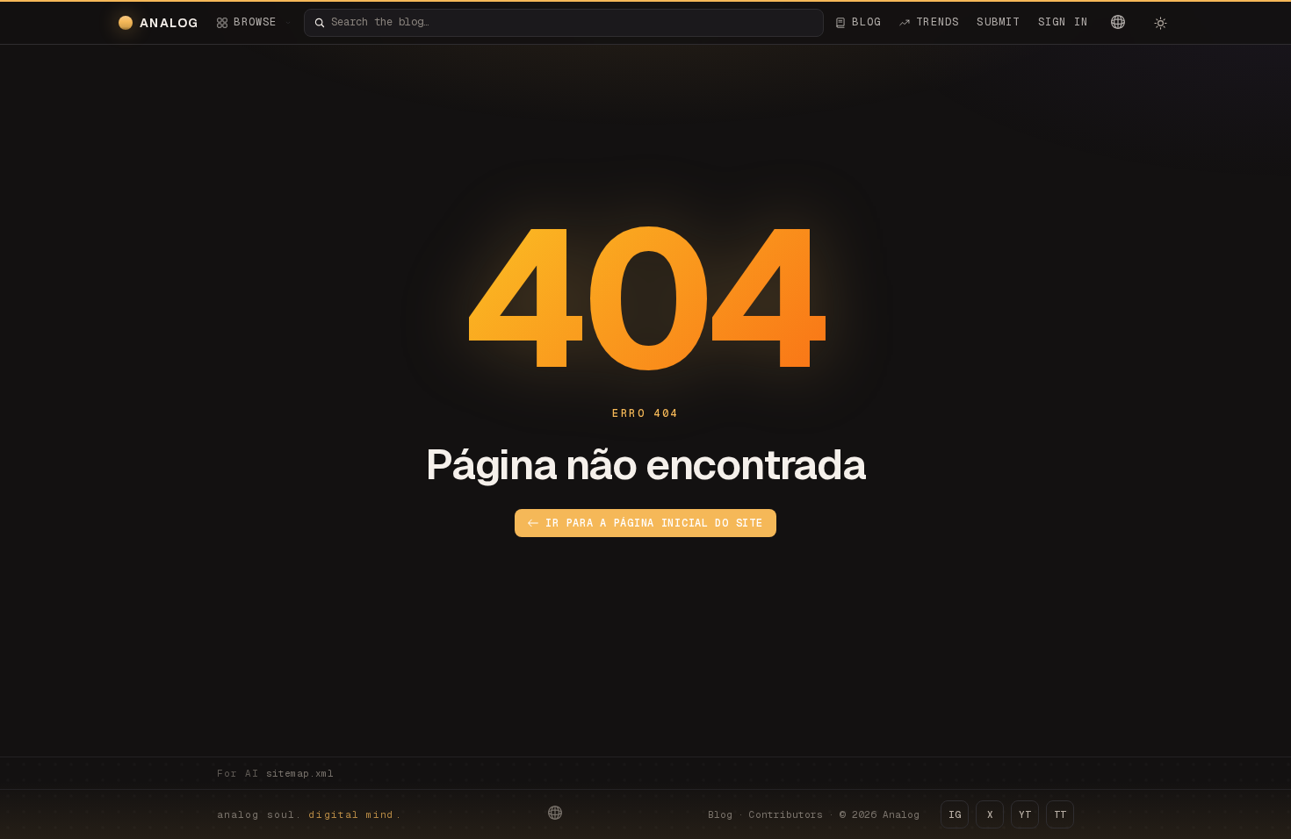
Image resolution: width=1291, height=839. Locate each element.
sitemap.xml (300, 773)
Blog (720, 814)
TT (1060, 814)
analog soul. (309, 814)
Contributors (786, 814)
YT (1025, 814)
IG (954, 814)
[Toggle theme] (1160, 23)
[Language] (1118, 22)
